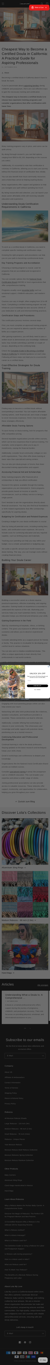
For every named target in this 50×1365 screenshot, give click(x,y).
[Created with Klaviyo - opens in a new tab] (25, 699)
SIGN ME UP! (37, 685)
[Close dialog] (48, 666)
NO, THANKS (37, 689)
